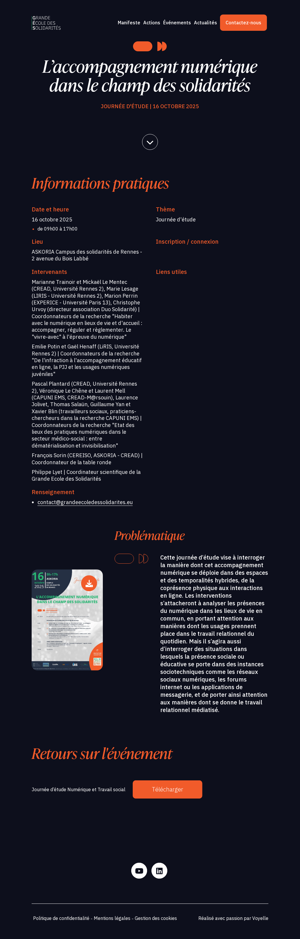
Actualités (205, 23)
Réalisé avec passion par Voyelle (233, 918)
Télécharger (167, 789)
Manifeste (129, 23)
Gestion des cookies (156, 918)
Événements (177, 23)
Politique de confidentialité (61, 918)
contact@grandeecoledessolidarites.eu (85, 502)
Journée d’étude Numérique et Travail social (78, 789)
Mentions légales (112, 918)
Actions (151, 23)
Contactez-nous (243, 23)
